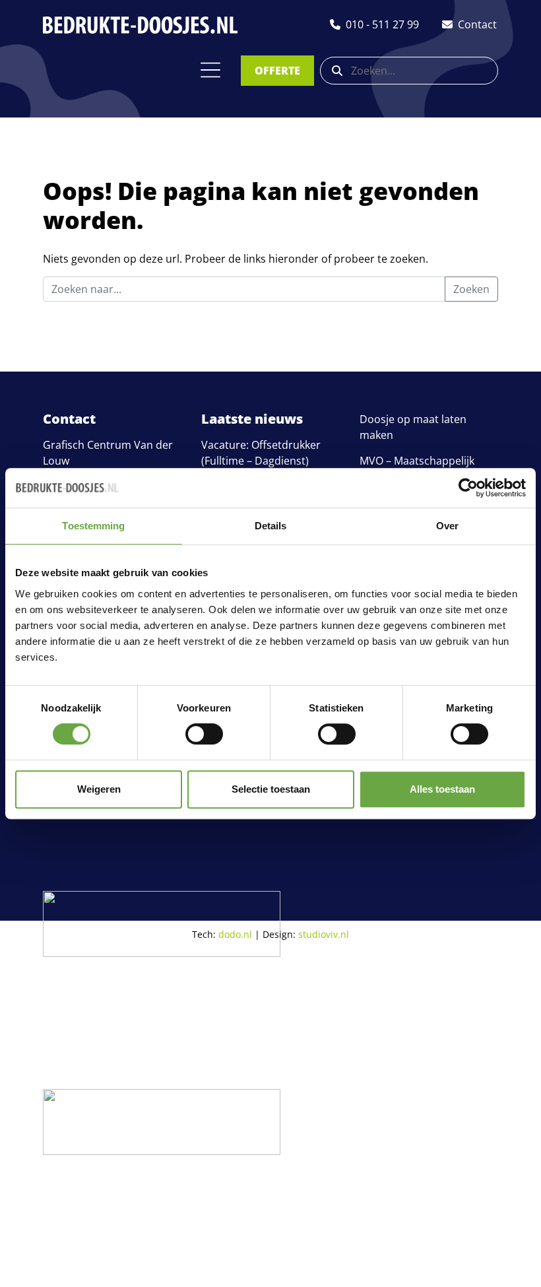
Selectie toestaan (271, 789)
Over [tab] (447, 525)
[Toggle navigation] (210, 70)
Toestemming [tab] (93, 525)
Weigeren (99, 789)
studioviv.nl (323, 934)
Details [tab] (271, 525)
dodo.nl (235, 934)
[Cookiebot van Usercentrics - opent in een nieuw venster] (468, 488)
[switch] (204, 733)
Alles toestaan (442, 789)
